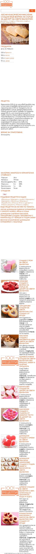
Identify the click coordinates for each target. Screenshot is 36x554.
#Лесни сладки (22, 204)
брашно (8, 52)
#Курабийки (6, 203)
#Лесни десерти (25, 203)
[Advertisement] (18, 82)
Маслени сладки (23, 21)
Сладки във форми (7, 23)
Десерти (4, 21)
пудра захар (9, 58)
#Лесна (15, 203)
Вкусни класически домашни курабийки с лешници (15, 221)
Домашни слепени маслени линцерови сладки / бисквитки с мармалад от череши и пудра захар (18, 215)
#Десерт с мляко (18, 199)
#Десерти (29, 199)
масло (7, 55)
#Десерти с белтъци (10, 201)
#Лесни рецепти (8, 204)
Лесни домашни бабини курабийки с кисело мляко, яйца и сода (17, 210)
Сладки (12, 21)
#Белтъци (5, 199)
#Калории (24, 201)
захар (7, 61)
